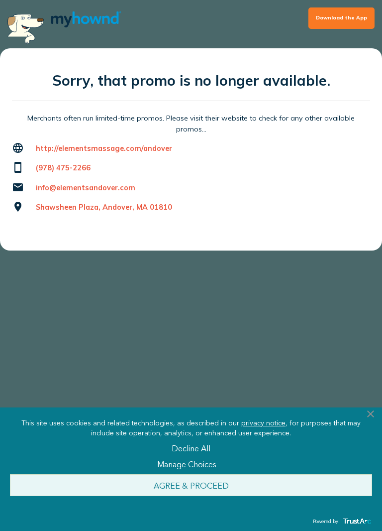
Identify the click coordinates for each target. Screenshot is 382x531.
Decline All (191, 447)
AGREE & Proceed (191, 485)
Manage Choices (186, 463)
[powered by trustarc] (356, 521)
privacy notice (263, 422)
